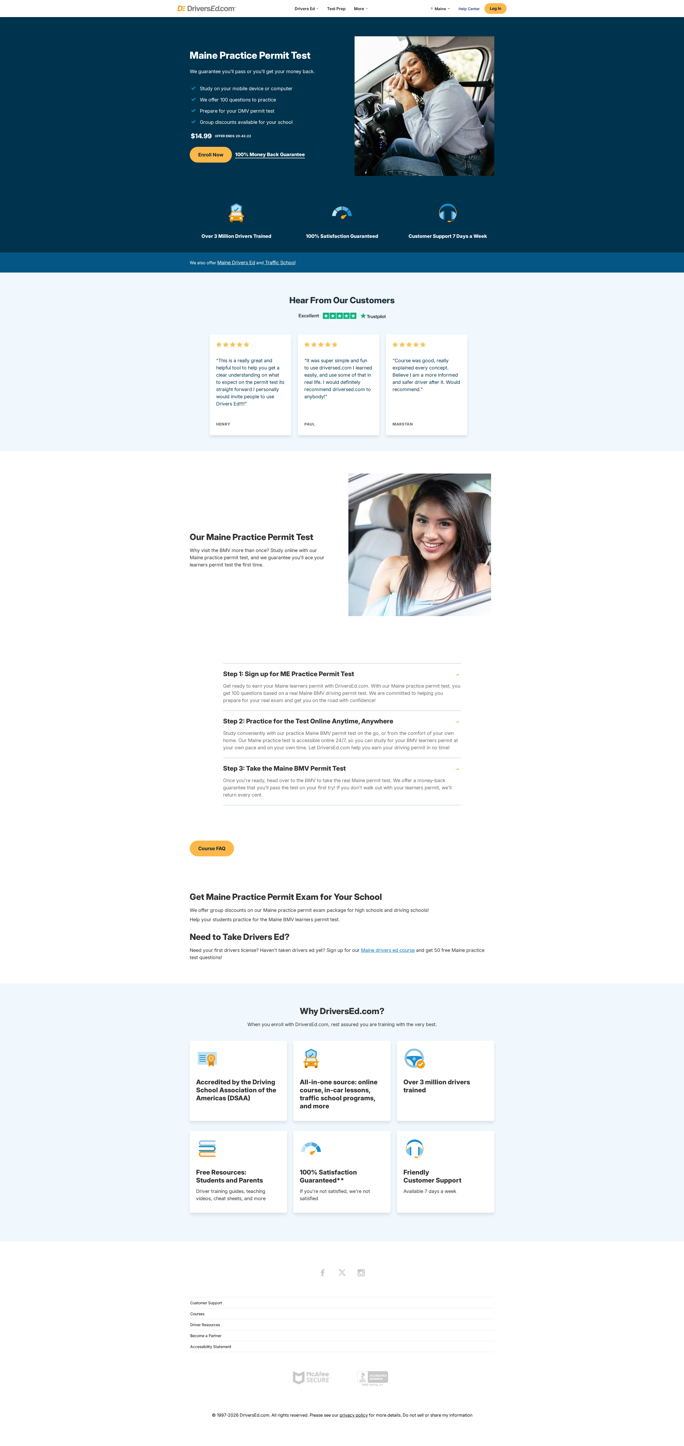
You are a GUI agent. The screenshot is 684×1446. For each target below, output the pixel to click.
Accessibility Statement (210, 1346)
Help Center (469, 8)
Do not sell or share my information (437, 1415)
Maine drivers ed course (388, 950)
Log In (495, 8)
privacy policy (354, 1415)
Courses (197, 1313)
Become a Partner (205, 1335)
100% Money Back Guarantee (270, 154)
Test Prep (336, 8)
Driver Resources (205, 1324)
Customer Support (206, 1303)
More (359, 8)
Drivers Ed (305, 8)
